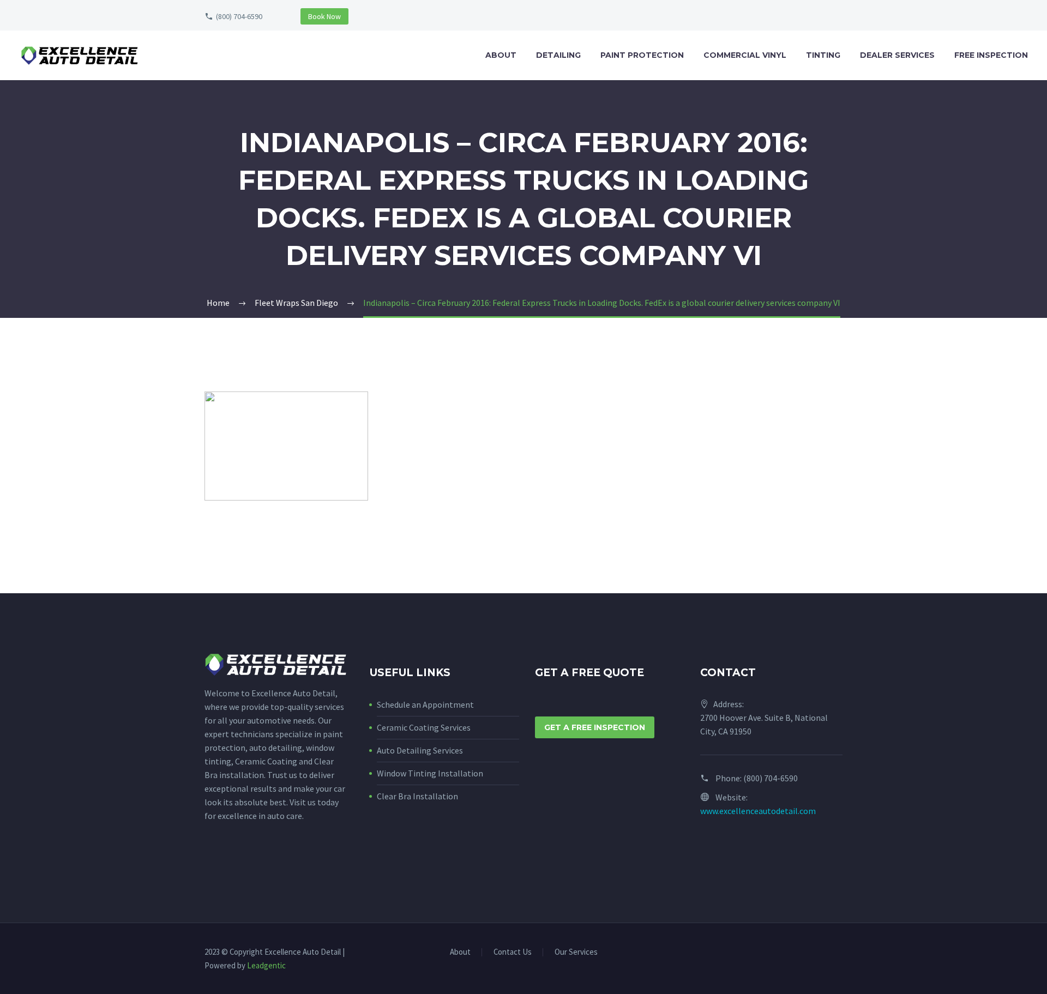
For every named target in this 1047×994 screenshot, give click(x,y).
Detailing (558, 55)
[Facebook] (825, 953)
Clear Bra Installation (417, 796)
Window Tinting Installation (430, 773)
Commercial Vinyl (744, 55)
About (500, 55)
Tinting (823, 55)
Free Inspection (991, 55)
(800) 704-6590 (239, 16)
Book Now (324, 16)
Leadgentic (266, 965)
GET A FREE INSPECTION (594, 727)
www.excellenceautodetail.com (758, 810)
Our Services (576, 952)
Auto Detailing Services (420, 750)
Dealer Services (897, 55)
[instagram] (231, 865)
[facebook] (211, 865)
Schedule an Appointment (425, 704)
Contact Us (513, 952)
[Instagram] (839, 953)
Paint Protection (642, 55)
